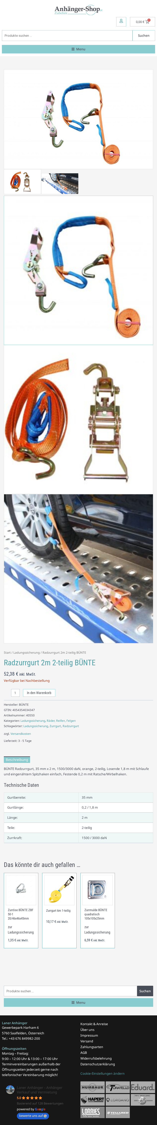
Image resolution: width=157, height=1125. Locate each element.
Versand (86, 1041)
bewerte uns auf (31, 1116)
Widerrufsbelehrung (96, 1058)
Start (7, 652)
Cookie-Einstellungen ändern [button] (102, 1073)
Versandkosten (21, 734)
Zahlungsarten (91, 1047)
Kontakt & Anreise (94, 1024)
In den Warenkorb (39, 693)
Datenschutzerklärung (97, 1064)
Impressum (89, 1035)
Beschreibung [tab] (17, 759)
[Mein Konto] (121, 21)
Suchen (144, 35)
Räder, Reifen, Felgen (61, 721)
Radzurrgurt (71, 726)
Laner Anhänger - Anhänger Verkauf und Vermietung (39, 1089)
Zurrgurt (55, 726)
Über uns (87, 1029)
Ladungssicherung (26, 652)
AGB (83, 1052)
